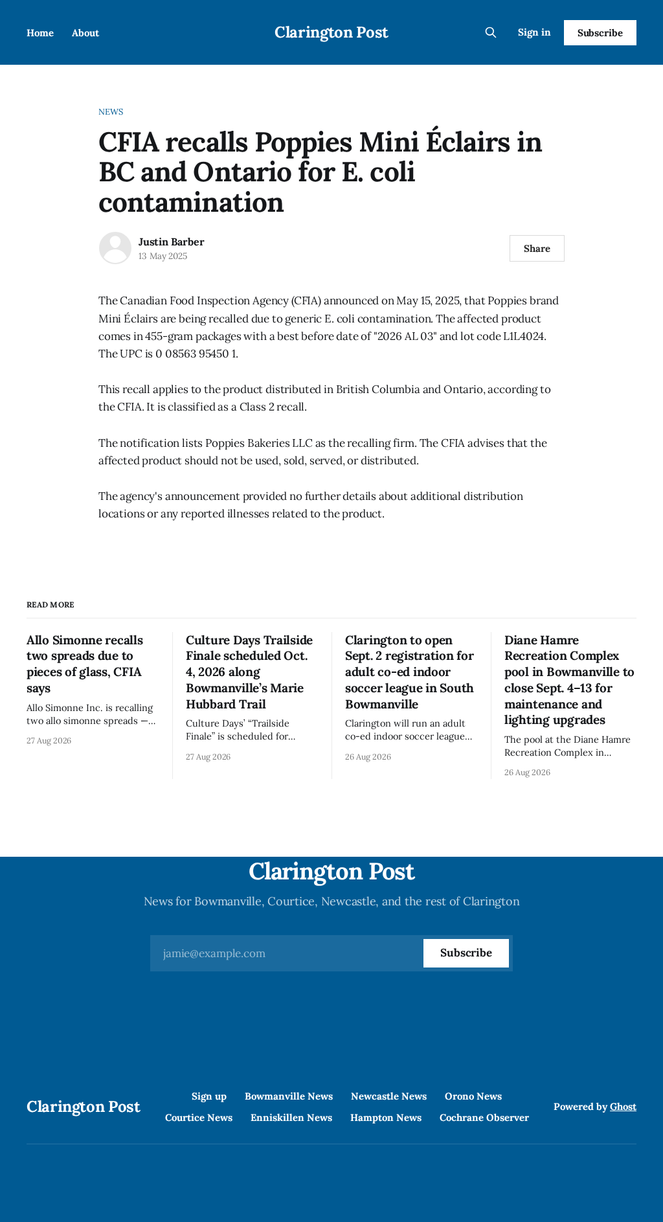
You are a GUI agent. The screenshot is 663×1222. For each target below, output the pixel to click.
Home (40, 33)
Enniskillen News (291, 1117)
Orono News (473, 1096)
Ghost (623, 1106)
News (111, 111)
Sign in (534, 32)
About (85, 33)
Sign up (209, 1096)
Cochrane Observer (484, 1117)
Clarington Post (331, 32)
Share (537, 248)
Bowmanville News (289, 1096)
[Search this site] (490, 32)
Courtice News (198, 1117)
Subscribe (600, 33)
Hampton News (385, 1117)
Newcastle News (389, 1096)
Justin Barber (171, 241)
